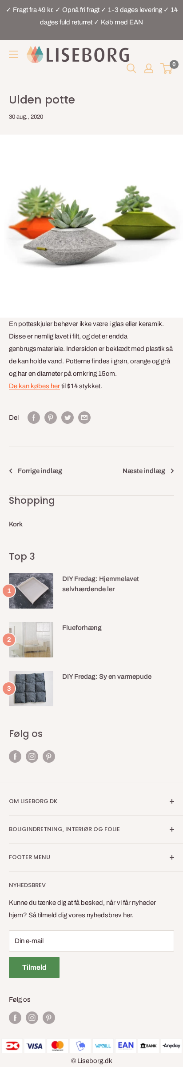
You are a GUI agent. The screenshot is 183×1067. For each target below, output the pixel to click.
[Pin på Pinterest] (50, 417)
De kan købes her (34, 386)
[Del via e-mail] (84, 417)
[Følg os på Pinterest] (49, 756)
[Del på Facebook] (34, 417)
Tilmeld (34, 967)
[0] (166, 68)
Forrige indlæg (40, 470)
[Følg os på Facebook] (15, 756)
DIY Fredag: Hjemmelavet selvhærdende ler (100, 584)
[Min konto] (148, 68)
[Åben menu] (13, 54)
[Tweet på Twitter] (67, 417)
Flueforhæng (82, 627)
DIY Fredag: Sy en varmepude (106, 676)
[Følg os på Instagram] (32, 756)
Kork (16, 524)
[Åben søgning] (131, 68)
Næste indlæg (144, 470)
